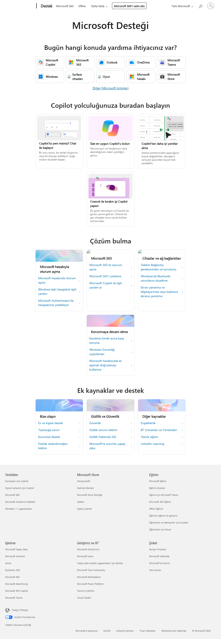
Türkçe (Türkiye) (20, 610)
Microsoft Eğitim (157, 481)
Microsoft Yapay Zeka (16, 549)
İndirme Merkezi (85, 488)
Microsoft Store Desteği (89, 494)
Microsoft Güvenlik (15, 556)
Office (82, 6)
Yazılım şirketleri (86, 590)
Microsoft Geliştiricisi (88, 549)
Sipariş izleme (84, 508)
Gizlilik (106, 630)
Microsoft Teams (14, 597)
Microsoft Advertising (16, 583)
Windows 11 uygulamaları (18, 508)
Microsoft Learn (85, 556)
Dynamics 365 (12, 570)
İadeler (80, 501)
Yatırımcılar (155, 570)
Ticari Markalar (148, 630)
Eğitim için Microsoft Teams (163, 494)
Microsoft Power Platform (90, 583)
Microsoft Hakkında (159, 556)
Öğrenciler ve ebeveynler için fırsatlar (168, 522)
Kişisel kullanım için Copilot (19, 488)
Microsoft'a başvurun (87, 630)
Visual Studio (84, 597)
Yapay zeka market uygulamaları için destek (100, 563)
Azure (8, 563)
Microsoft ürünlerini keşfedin (20, 501)
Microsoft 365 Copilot (16, 590)
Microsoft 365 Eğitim (160, 501)
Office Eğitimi (156, 508)
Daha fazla (97, 6)
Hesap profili (83, 481)
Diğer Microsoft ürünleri (111, 88)
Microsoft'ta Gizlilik (159, 563)
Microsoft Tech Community (91, 570)
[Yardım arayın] (200, 5)
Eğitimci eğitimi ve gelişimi (163, 515)
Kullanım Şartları (125, 630)
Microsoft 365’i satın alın (129, 6)
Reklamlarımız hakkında (173, 630)
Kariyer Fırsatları (157, 549)
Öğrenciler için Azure (160, 529)
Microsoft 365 (65, 6)
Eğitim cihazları (157, 488)
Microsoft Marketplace (89, 577)
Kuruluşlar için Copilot (16, 481)
